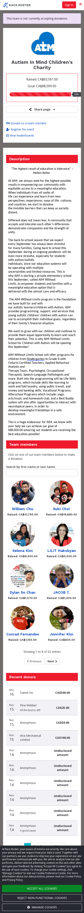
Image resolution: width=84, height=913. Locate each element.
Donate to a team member (28, 123)
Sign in (69, 5)
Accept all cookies (42, 888)
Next (51, 661)
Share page (42, 109)
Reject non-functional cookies (42, 898)
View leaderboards (21, 135)
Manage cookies (44, 907)
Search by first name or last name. (31, 467)
